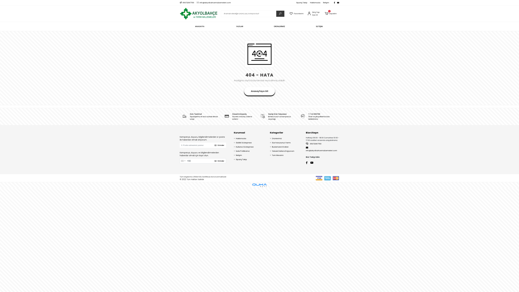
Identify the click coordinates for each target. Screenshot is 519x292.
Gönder (220, 145)
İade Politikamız (243, 151)
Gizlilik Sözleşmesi (244, 142)
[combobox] (183, 160)
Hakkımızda (315, 2)
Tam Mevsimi (277, 155)
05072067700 (315, 143)
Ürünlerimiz (277, 138)
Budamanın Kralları (280, 147)
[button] (330, 13)
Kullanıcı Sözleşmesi (245, 147)
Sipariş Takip (301, 2)
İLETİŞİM (319, 26)
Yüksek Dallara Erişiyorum (283, 151)
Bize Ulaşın (312, 132)
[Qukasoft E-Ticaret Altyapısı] (259, 185)
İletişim (326, 2)
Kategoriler (276, 132)
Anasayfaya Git (259, 91)
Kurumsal (239, 132)
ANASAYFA (199, 26)
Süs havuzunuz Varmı (281, 142)
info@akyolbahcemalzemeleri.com (321, 150)
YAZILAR (239, 26)
